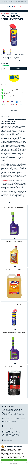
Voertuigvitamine (6, 180)
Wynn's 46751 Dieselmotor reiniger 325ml (11, 435)
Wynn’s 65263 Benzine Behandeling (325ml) (14, 207)
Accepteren (14, 460)
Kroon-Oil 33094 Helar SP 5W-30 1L (10, 430)
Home (2, 13)
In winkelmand (18, 68)
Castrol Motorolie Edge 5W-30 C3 (9, 431)
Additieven (7, 13)
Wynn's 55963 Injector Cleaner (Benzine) (11, 432)
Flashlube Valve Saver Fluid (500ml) (14, 241)
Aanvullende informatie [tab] (14, 112)
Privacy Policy (19, 457)
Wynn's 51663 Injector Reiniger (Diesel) (10, 434)
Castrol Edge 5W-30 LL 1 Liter (8, 428)
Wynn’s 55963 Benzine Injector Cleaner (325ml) (14, 332)
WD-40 (6, 87)
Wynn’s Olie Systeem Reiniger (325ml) (14, 366)
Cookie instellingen (14, 463)
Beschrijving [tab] (14, 110)
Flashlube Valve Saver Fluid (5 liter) (14, 269)
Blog (3, 442)
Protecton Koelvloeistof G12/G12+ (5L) (10, 436)
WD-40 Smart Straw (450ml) (14, 304)
